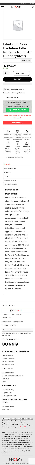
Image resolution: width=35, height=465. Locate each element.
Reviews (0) (7, 172)
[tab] (17, 164)
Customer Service (7, 355)
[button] (17, 110)
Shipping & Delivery (10, 180)
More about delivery (13, 97)
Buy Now (17, 79)
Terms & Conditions (8, 406)
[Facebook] (6, 344)
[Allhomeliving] (16, 8)
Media (4, 381)
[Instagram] (16, 344)
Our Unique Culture (8, 372)
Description (7, 164)
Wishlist (31, 3)
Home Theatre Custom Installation (12, 321)
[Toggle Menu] (2, 7)
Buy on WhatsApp (18, 110)
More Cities (23, 427)
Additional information (10, 168)
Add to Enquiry (17, 123)
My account (24, 3)
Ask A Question (25, 60)
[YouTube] (13, 344)
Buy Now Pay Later (8, 364)
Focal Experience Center (9, 395)
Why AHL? (7, 176)
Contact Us (5, 378)
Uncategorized (18, 157)
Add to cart (21, 73)
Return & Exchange (8, 361)
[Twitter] (3, 344)
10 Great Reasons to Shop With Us (12, 375)
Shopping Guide (7, 392)
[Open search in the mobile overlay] (33, 8)
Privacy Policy (6, 409)
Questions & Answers (10, 184)
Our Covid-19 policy (8, 389)
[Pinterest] (10, 344)
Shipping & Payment (8, 358)
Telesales (17, 310)
